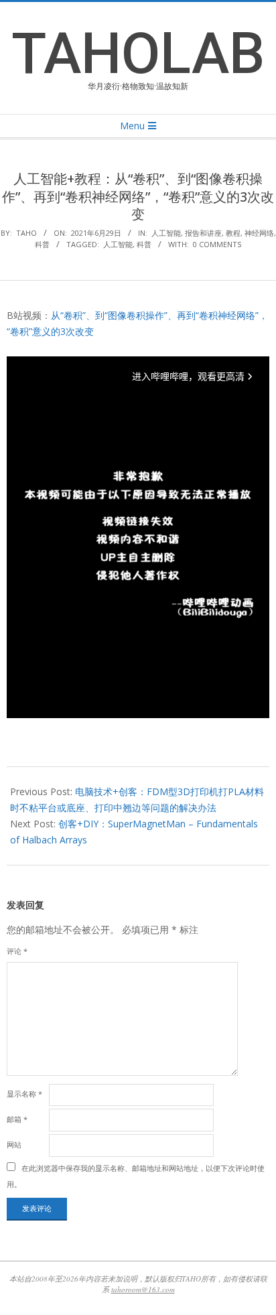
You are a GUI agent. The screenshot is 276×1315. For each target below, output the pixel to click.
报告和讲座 (203, 233)
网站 (14, 1144)
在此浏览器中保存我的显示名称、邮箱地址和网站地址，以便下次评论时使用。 (136, 1176)
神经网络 (259, 233)
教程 (233, 233)
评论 (17, 951)
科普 (42, 244)
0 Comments (217, 244)
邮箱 (17, 1119)
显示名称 (24, 1094)
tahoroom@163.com (143, 1289)
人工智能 (166, 233)
